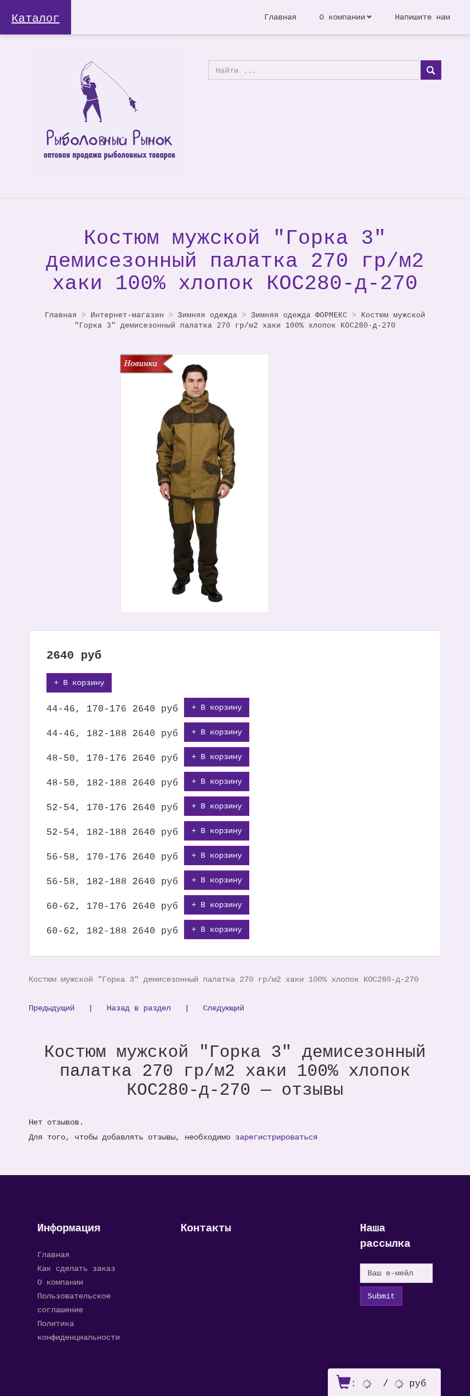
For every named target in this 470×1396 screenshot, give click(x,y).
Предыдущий (52, 1008)
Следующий (223, 1008)
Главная (280, 17)
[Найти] (430, 70)
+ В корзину (79, 682)
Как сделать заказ (76, 1268)
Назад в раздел (139, 1008)
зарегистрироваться (276, 1137)
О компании (342, 17)
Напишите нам (422, 17)
